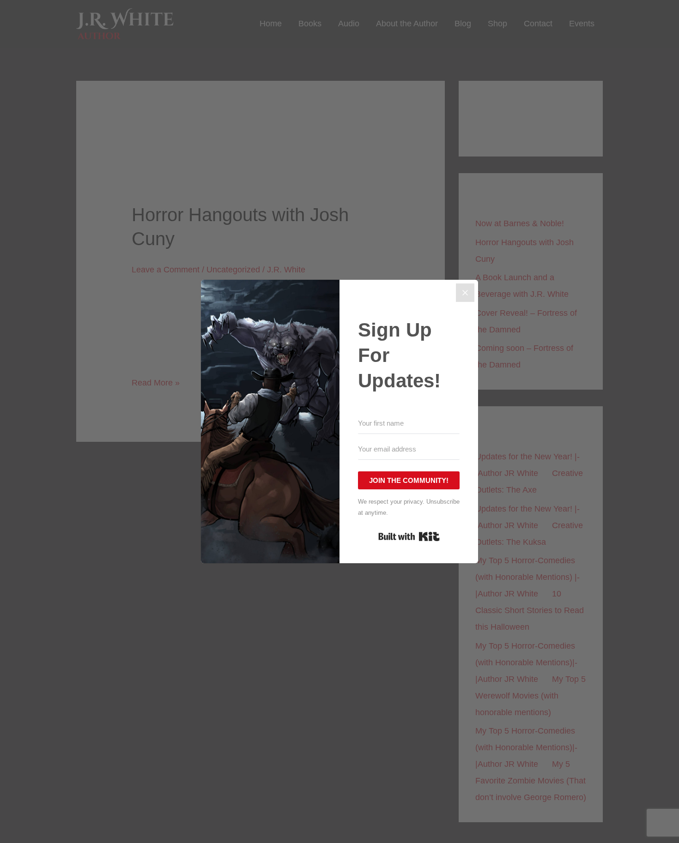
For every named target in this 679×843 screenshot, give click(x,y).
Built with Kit (409, 536)
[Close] (465, 292)
